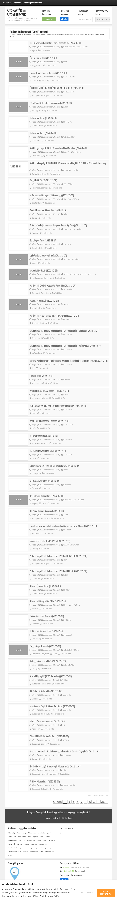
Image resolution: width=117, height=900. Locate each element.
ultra (39, 840)
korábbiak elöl (80, 871)
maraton (22, 840)
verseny (47, 837)
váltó (41, 837)
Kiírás (44, 80)
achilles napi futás (14, 851)
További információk (49, 896)
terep (24, 833)
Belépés (49, 19)
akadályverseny (46, 848)
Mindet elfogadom (105, 892)
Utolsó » (104, 802)
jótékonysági (12, 840)
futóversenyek (76, 868)
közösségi (11, 833)
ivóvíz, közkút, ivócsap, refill (17, 882)
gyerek (49, 833)
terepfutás (41, 833)
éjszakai (52, 840)
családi (19, 844)
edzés (10, 837)
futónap (29, 848)
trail (29, 837)
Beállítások (87, 893)
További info (45, 50)
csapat (36, 848)
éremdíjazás (49, 851)
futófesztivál (12, 848)
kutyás (45, 840)
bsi (15, 837)
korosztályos (43, 844)
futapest (34, 844)
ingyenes (22, 848)
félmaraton (32, 833)
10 (90, 802)
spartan (25, 851)
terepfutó (11, 844)
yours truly (34, 851)
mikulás (26, 844)
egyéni (35, 837)
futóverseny (22, 837)
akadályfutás (31, 840)
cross (10, 855)
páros (41, 851)
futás (18, 833)
